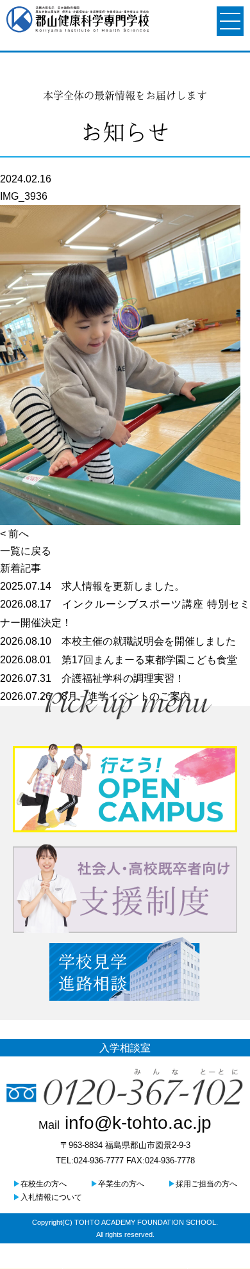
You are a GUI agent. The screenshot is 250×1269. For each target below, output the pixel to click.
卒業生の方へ (117, 1183)
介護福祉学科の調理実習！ (92, 678)
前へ (18, 533)
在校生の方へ (40, 1183)
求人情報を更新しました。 (92, 586)
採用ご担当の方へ (202, 1183)
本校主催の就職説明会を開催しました (118, 641)
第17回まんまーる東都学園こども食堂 (118, 659)
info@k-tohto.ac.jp (125, 1123)
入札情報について (47, 1197)
